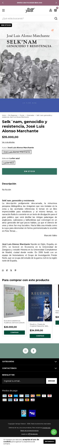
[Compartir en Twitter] (11, 270)
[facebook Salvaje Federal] (33, 351)
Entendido (49, 441)
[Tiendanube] (29, 434)
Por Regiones (12, 115)
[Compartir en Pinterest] (15, 270)
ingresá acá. (46, 428)
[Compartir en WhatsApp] (3, 270)
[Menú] (4, 10)
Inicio (4, 115)
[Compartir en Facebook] (7, 270)
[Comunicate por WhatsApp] (54, 432)
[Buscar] (56, 18)
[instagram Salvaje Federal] (25, 351)
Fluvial (22, 115)
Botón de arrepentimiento (29, 430)
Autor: (18, 148)
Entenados (30, 115)
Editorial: (11, 158)
